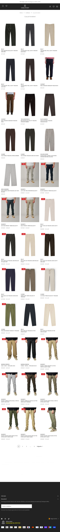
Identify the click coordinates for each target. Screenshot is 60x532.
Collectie (28, 13)
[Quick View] (16, 45)
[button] (57, 6)
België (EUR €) (53, 519)
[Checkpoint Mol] (25, 7)
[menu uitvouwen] (3, 6)
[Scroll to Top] (57, 523)
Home (21, 13)
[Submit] (30, 506)
